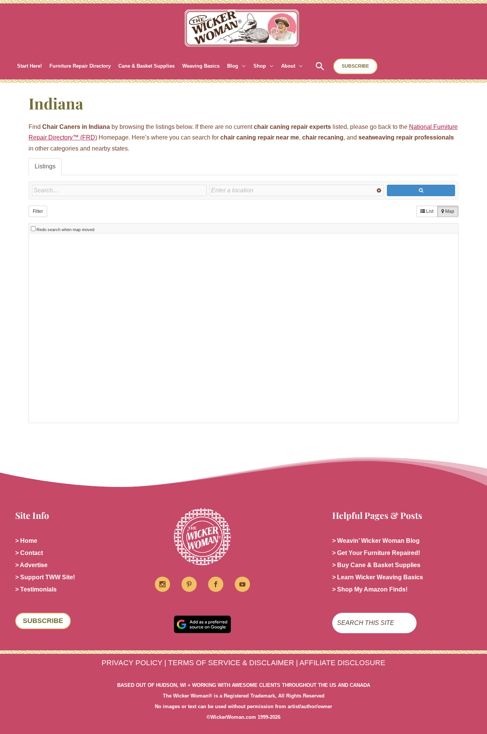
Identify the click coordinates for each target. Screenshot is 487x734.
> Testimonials (36, 589)
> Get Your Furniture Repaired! (376, 553)
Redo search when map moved (65, 229)
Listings (45, 166)
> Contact (29, 553)
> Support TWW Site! (45, 577)
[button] (242, 66)
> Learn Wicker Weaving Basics (377, 577)
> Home (26, 540)
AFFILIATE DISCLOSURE (342, 663)
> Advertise (31, 565)
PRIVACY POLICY (132, 663)
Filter (38, 211)
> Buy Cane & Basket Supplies (376, 565)
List (429, 211)
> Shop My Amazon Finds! (369, 589)
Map (449, 211)
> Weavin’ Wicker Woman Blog (376, 540)
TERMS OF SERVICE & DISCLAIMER (231, 663)
